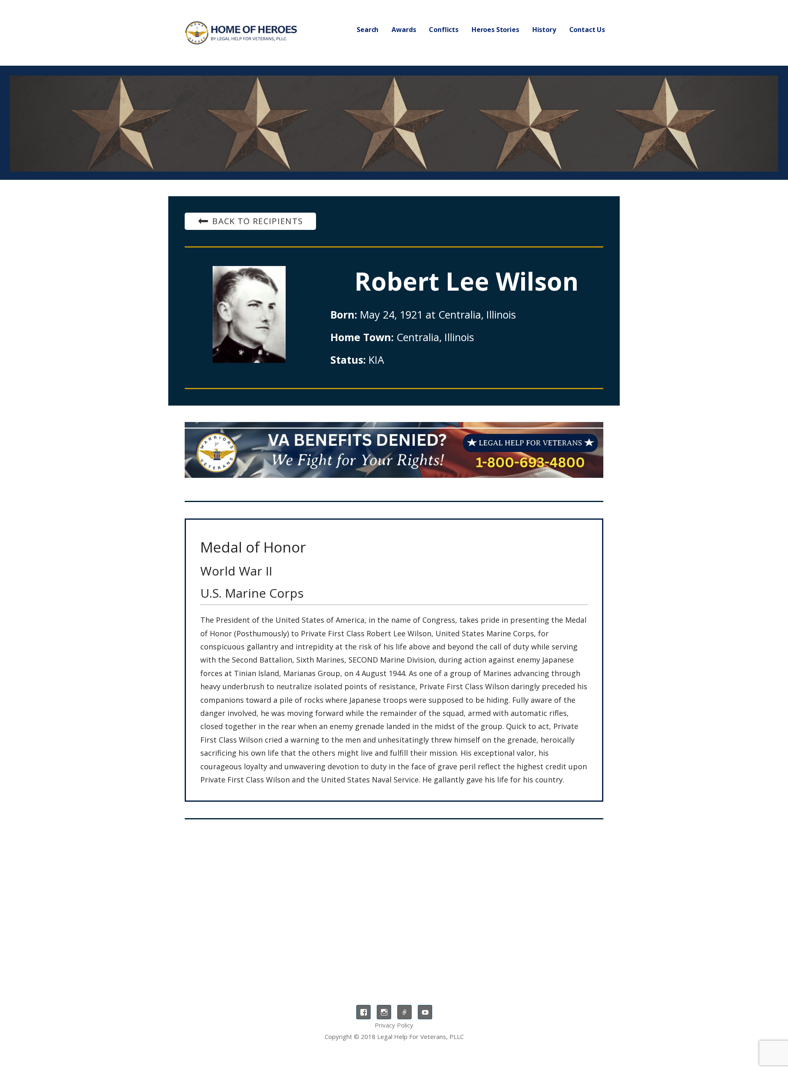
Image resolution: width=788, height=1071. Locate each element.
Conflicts (443, 29)
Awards (404, 29)
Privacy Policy (394, 1025)
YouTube (425, 1012)
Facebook (363, 1012)
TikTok (404, 1012)
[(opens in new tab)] (394, 450)
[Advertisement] (394, 893)
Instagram (384, 1012)
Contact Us (587, 29)
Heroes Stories (495, 29)
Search (367, 29)
